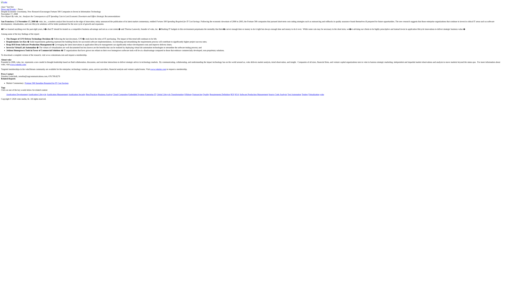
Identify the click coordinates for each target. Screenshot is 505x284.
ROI (232, 94)
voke (322, 94)
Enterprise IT (150, 94)
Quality (206, 94)
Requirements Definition (220, 94)
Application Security (76, 94)
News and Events (8, 9)
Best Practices (92, 94)
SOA (237, 94)
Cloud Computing (120, 94)
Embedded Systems (136, 94)
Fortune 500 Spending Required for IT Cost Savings (47, 83)
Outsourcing (197, 94)
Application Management (57, 94)
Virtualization (313, 94)
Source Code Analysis (278, 94)
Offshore (188, 94)
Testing (305, 94)
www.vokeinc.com (18, 64)
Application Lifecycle (37, 94)
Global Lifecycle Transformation (170, 94)
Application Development (17, 94)
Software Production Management (254, 94)
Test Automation (294, 94)
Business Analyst (105, 94)
